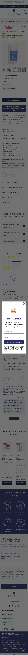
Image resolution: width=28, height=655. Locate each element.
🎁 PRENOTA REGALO (14, 342)
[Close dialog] (24, 303)
